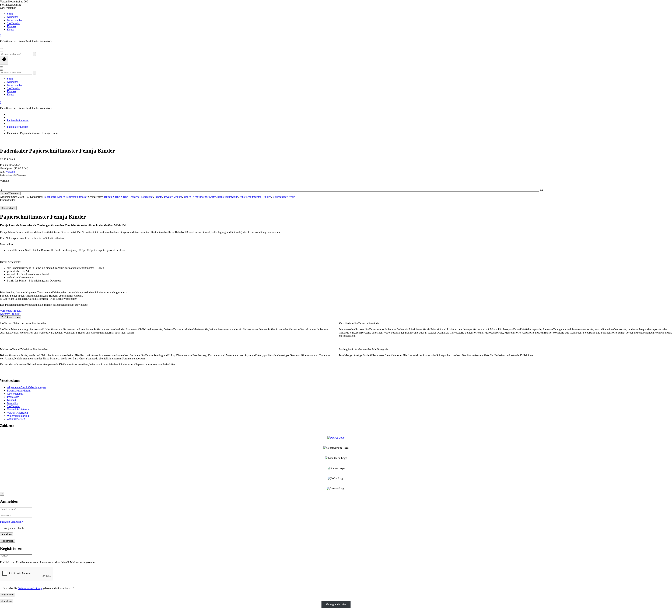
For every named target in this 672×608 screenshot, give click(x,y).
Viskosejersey (280, 196)
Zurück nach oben (10, 317)
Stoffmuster (13, 23)
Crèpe (116, 196)
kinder (187, 196)
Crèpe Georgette (130, 196)
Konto (10, 29)
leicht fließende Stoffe (204, 196)
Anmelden (6, 534)
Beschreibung (8, 208)
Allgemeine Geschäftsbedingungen (26, 387)
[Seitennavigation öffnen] (4, 60)
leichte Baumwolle (227, 196)
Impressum (13, 396)
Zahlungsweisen (16, 418)
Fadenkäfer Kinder (17, 126)
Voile (292, 196)
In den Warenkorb (10, 193)
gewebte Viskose (172, 196)
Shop (10, 13)
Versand (10, 171)
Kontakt (11, 26)
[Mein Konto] (1, 48)
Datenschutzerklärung (19, 390)
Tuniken (266, 196)
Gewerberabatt (15, 20)
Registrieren (7, 541)
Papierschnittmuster (18, 120)
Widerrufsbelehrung (18, 415)
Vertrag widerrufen (17, 412)
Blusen (108, 196)
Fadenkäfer (147, 196)
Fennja (158, 196)
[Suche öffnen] (1, 51)
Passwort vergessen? (11, 521)
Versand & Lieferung (18, 409)
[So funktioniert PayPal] (336, 437)
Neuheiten (12, 16)
